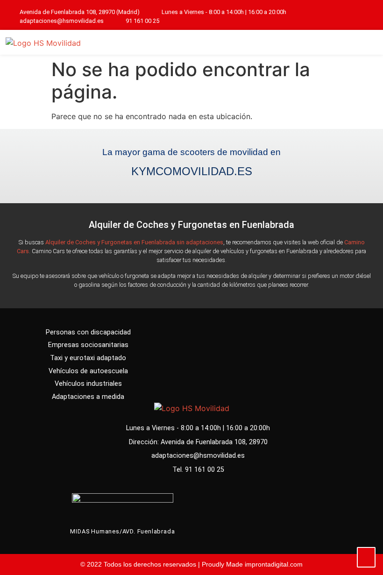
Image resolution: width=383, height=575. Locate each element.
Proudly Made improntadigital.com (252, 564)
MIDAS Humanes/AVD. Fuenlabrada (122, 531)
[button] (364, 42)
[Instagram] (370, 16)
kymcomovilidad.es (191, 171)
